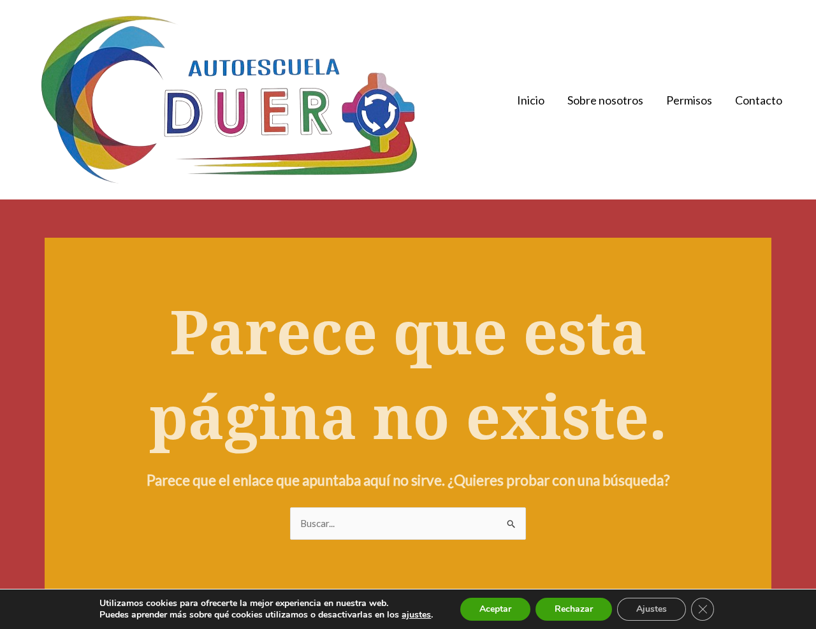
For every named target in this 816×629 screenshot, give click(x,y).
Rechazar (574, 609)
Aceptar (495, 609)
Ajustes (651, 609)
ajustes (416, 615)
